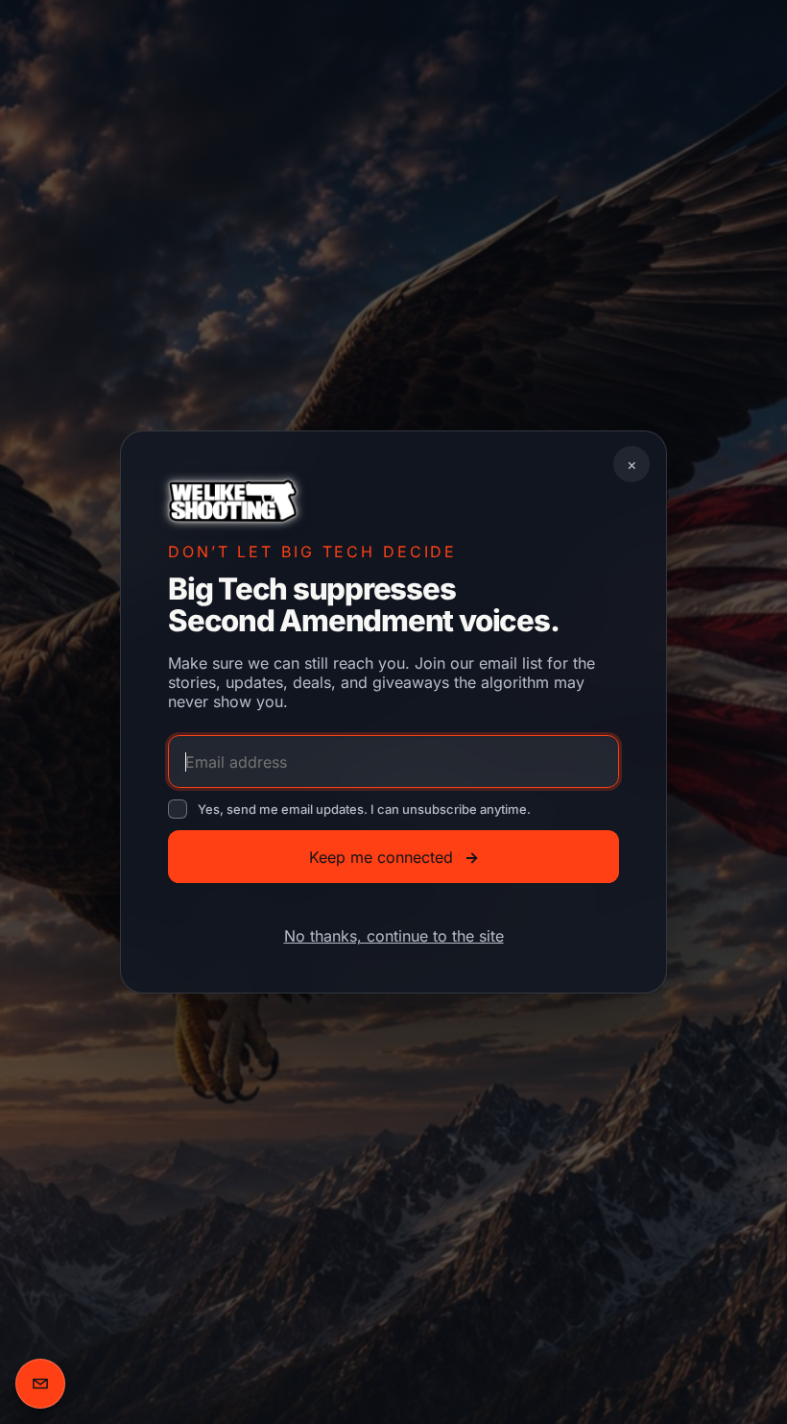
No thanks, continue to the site (394, 935)
